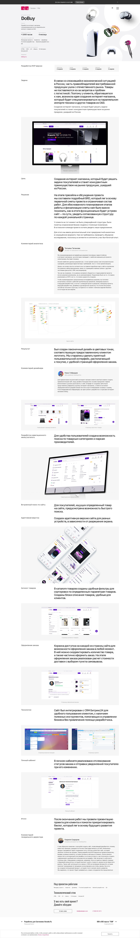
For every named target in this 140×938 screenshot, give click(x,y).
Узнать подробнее (43, 935)
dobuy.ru (24, 56)
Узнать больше (79, 2)
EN (112, 8)
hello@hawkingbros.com (82, 911)
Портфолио (33, 8)
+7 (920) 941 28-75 (96, 911)
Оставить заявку (63, 911)
